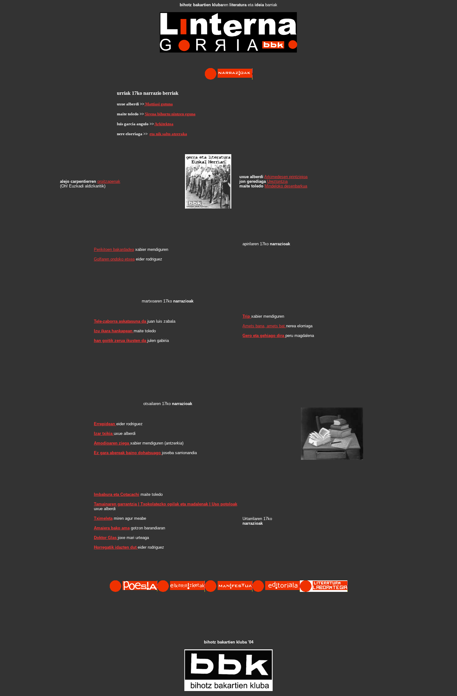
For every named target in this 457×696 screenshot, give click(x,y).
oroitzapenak (108, 181)
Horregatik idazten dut (116, 547)
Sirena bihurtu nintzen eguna (170, 114)
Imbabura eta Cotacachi (116, 494)
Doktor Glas (106, 537)
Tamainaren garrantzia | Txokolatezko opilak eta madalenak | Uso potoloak (165, 504)
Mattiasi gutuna (159, 104)
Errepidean (105, 424)
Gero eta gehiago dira (263, 335)
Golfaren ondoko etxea (114, 259)
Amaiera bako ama (112, 528)
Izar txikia (104, 433)
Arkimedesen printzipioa (285, 176)
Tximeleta (103, 518)
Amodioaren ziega (112, 443)
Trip (246, 316)
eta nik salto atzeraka (168, 133)
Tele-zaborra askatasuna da (120, 321)
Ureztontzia (277, 181)
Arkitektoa (164, 124)
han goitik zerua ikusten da (120, 340)
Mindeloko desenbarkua (286, 186)
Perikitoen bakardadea (114, 249)
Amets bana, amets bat (264, 326)
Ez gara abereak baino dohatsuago (128, 452)
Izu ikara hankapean (114, 331)
